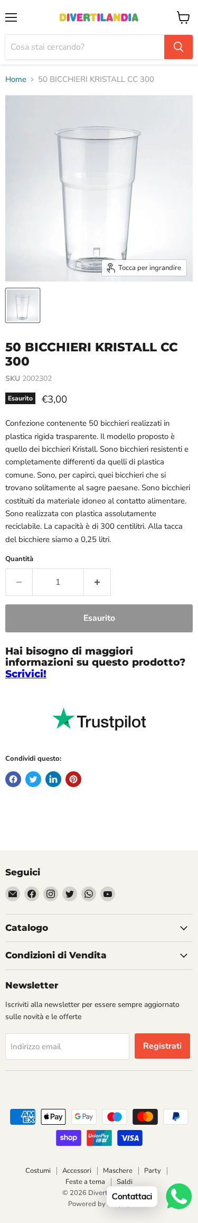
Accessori (76, 1170)
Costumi (38, 1170)
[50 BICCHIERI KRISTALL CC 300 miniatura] (23, 305)
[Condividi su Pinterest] (73, 779)
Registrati (162, 1046)
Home (15, 79)
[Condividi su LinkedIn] (53, 779)
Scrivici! (25, 674)
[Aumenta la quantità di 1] (97, 582)
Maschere (118, 1170)
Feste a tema (85, 1182)
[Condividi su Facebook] (13, 779)
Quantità (19, 559)
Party (152, 1170)
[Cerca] (178, 47)
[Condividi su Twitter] (33, 779)
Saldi (125, 1182)
